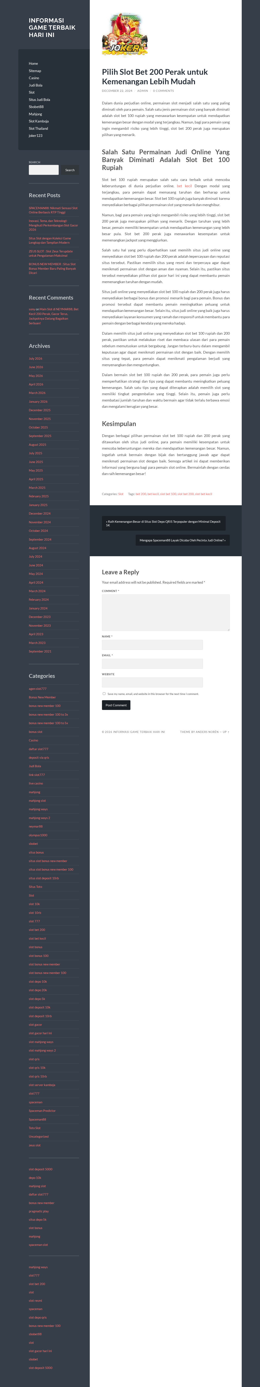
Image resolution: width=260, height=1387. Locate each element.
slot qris (34, 1059)
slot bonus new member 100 (47, 973)
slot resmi (35, 1300)
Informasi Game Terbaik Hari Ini (52, 27)
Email (107, 655)
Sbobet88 (36, 107)
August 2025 (37, 444)
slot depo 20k (38, 990)
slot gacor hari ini (40, 1033)
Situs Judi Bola (39, 99)
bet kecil (184, 186)
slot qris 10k (37, 1067)
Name (107, 636)
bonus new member (41, 1203)
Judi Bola (35, 85)
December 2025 (40, 410)
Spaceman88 (37, 1119)
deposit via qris (39, 757)
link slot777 (37, 775)
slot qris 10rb (38, 1076)
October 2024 (38, 530)
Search (34, 162)
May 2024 (36, 574)
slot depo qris (38, 1317)
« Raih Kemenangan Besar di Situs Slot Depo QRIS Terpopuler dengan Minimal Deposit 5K (163, 523)
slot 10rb (35, 912)
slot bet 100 (168, 494)
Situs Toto (35, 886)
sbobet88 (35, 1334)
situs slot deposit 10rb (44, 878)
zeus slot (35, 1145)
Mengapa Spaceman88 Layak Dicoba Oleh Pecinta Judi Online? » (183, 540)
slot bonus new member (44, 964)
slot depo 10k (38, 981)
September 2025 (40, 436)
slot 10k (34, 904)
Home (33, 63)
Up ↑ (226, 732)
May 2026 (36, 376)
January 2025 (38, 505)
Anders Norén (207, 732)
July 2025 (35, 453)
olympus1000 (38, 835)
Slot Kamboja (39, 121)
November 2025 (40, 419)
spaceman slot (38, 1244)
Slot (32, 92)
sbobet (33, 843)
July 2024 (35, 556)
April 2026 (36, 384)
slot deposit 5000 (40, 1169)
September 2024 (40, 539)
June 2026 (36, 367)
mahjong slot (37, 800)
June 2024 (36, 565)
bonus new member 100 (45, 706)
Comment (110, 591)
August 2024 (37, 548)
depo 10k (35, 1177)
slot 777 (34, 921)
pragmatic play (39, 1211)
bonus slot (35, 732)
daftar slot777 (38, 749)
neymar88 (36, 826)
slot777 (34, 1093)
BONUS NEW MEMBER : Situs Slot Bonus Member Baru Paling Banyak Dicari (52, 268)
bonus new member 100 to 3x (48, 714)
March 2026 (37, 393)
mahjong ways (38, 809)
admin (142, 90)
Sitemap (35, 71)
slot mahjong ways (41, 1042)
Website (108, 674)
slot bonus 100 (39, 955)
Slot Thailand (38, 128)
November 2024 (40, 522)
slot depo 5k (37, 999)
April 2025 (36, 479)
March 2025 (37, 487)
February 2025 (39, 496)
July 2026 (35, 358)
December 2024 (40, 513)
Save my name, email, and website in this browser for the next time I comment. (153, 694)
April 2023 (36, 634)
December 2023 (40, 617)
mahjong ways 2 (39, 818)
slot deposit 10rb (40, 1016)
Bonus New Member (42, 697)
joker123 (35, 135)
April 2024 (36, 582)
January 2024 (38, 608)
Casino (34, 78)
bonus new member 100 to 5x (48, 723)
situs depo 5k (38, 1219)
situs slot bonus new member (48, 861)
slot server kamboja (42, 1085)
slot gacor (35, 1024)
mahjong (34, 792)
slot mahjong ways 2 (42, 1050)
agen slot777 (38, 688)
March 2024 (37, 591)
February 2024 (39, 599)
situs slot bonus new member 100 (51, 869)
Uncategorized (39, 1136)
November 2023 (40, 625)
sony (32, 309)
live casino (36, 783)
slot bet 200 (37, 930)
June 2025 (36, 462)
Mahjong (35, 114)
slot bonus (35, 947)
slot (31, 1292)
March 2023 (37, 643)
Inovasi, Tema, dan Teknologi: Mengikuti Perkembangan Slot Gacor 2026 (53, 225)
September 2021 (40, 651)
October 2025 (38, 427)
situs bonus (36, 852)
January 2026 (38, 401)
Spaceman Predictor (42, 1110)
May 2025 (36, 470)
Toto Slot (35, 1128)
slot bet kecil (37, 938)
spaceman (35, 1102)
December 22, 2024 (117, 90)
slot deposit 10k (39, 1007)
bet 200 (141, 494)
